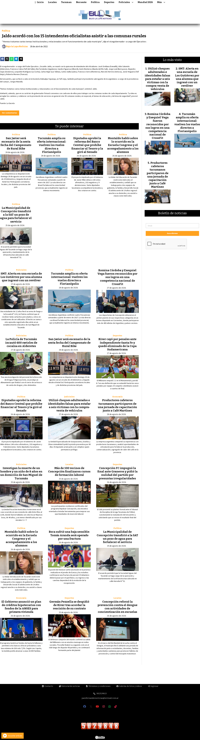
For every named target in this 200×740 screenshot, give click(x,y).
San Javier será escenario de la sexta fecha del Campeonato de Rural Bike (16, 143)
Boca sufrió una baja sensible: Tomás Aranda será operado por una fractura (69, 535)
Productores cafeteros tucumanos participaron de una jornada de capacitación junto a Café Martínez (117, 405)
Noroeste (81, 2)
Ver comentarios (9, 113)
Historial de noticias (70, 686)
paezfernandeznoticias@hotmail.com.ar (100, 698)
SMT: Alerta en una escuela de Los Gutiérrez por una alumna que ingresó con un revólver (21, 277)
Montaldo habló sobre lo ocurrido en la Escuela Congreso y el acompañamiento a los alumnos (123, 145)
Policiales (124, 2)
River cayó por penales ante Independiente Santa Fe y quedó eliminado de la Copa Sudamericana (117, 344)
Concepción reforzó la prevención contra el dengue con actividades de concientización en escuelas (117, 607)
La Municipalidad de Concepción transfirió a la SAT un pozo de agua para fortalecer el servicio (16, 214)
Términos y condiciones (99, 686)
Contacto (48, 686)
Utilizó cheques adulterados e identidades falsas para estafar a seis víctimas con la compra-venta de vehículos (69, 405)
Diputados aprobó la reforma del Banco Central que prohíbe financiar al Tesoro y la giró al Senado (87, 145)
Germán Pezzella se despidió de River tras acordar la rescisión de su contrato (69, 605)
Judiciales (69, 397)
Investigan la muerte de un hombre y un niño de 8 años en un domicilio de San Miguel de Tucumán (21, 473)
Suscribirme (172, 233)
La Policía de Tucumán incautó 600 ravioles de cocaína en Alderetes (21, 342)
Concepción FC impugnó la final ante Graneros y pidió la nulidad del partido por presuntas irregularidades (117, 473)
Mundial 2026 (145, 2)
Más (159, 2)
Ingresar (154, 686)
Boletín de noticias (172, 213)
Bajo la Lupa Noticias (17, 46)
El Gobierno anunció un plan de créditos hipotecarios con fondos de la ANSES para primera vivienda (21, 607)
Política (95, 2)
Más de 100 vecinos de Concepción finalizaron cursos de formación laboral (69, 471)
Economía (117, 397)
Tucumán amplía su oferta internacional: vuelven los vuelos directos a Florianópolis (51, 145)
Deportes (109, 2)
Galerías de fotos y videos (130, 686)
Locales (52, 2)
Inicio (40, 2)
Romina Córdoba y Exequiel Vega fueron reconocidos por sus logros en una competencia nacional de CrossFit (117, 277)
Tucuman (66, 2)
